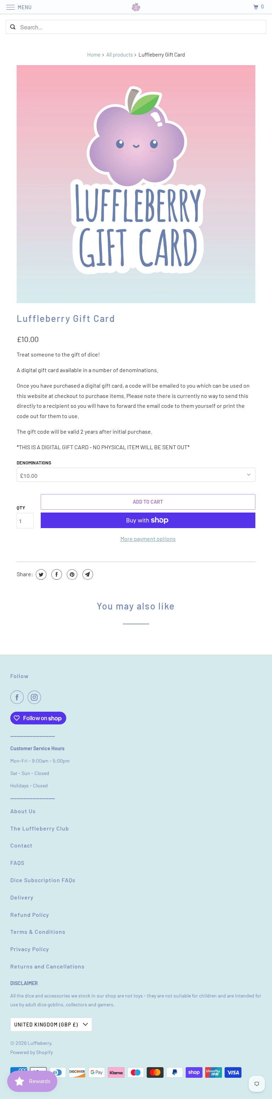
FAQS (17, 862)
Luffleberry (39, 1043)
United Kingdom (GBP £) (46, 1025)
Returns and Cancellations (47, 966)
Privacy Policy (29, 948)
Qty (21, 507)
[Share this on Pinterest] (71, 574)
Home (94, 54)
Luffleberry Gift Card (66, 318)
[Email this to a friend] (87, 574)
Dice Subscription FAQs (42, 880)
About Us (23, 811)
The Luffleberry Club (39, 828)
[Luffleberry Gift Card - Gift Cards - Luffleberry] (136, 184)
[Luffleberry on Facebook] (18, 697)
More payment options (148, 538)
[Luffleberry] (136, 7)
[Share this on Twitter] (40, 574)
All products (119, 54)
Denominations (34, 462)
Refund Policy (29, 914)
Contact (21, 845)
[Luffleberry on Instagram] (36, 697)
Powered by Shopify (31, 1052)
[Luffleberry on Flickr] (46, 697)
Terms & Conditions (38, 931)
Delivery (22, 897)
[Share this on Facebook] (56, 574)
